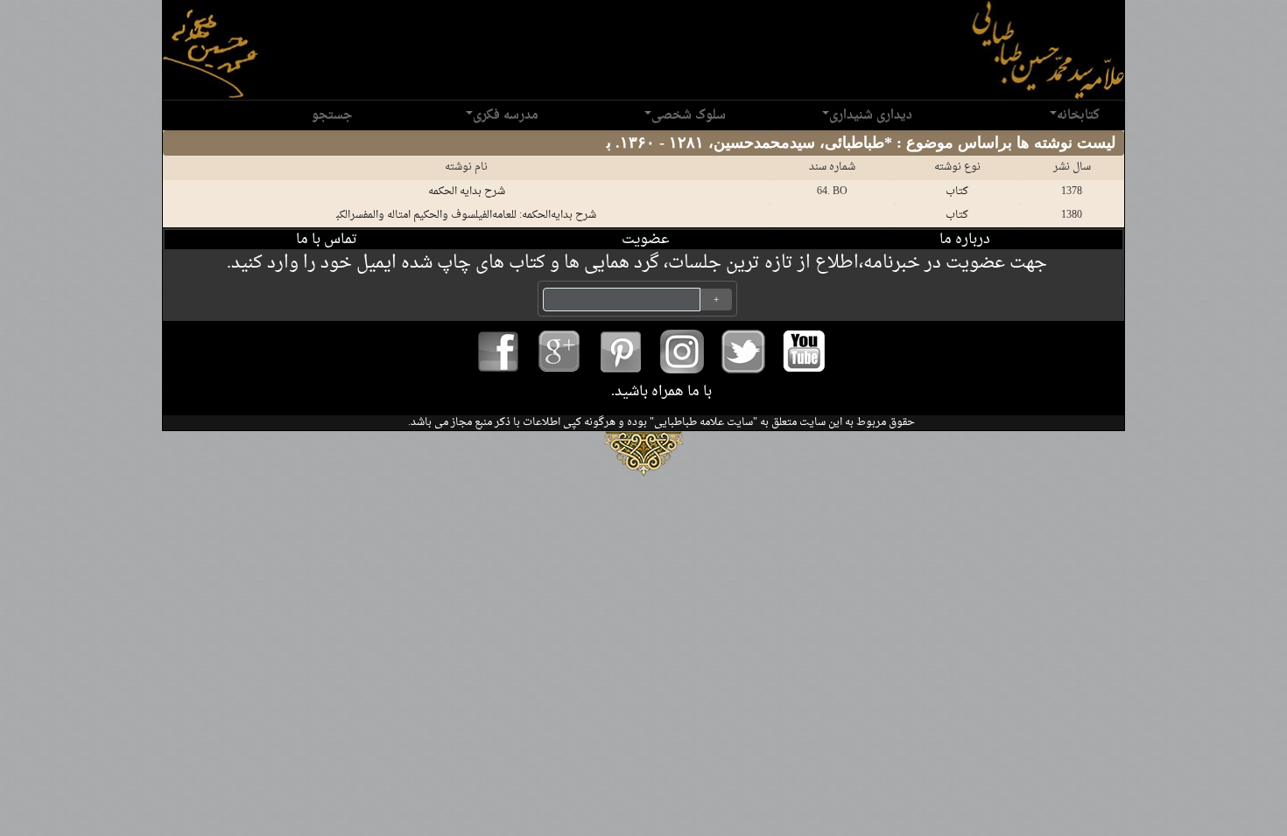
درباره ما (964, 239)
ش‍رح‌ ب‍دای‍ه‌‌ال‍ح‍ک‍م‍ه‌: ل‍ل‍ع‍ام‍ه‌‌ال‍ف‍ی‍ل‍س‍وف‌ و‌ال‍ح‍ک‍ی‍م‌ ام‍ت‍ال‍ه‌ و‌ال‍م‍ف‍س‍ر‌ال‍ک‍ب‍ (466, 215)
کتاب (957, 191)
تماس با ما (326, 239)
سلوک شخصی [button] (688, 115)
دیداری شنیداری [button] (870, 115)
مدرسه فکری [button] (505, 115)
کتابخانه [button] (1078, 115)
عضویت (646, 239)
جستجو (332, 115)
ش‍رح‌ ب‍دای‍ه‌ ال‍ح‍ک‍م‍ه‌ (466, 191)
